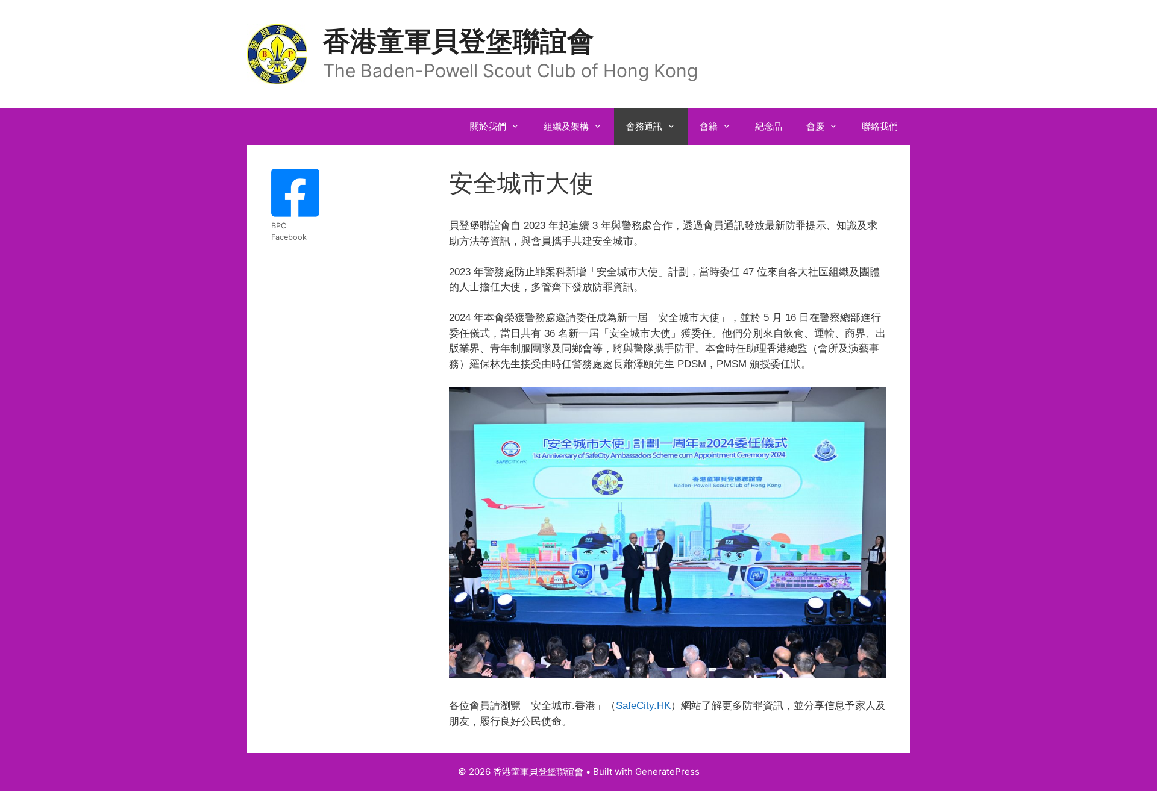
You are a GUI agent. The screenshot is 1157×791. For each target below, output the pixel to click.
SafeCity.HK (643, 705)
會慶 (815, 126)
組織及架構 (566, 126)
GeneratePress (667, 771)
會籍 (709, 126)
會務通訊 (644, 126)
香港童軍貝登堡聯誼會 (458, 40)
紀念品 (768, 126)
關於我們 (488, 126)
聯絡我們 (880, 126)
